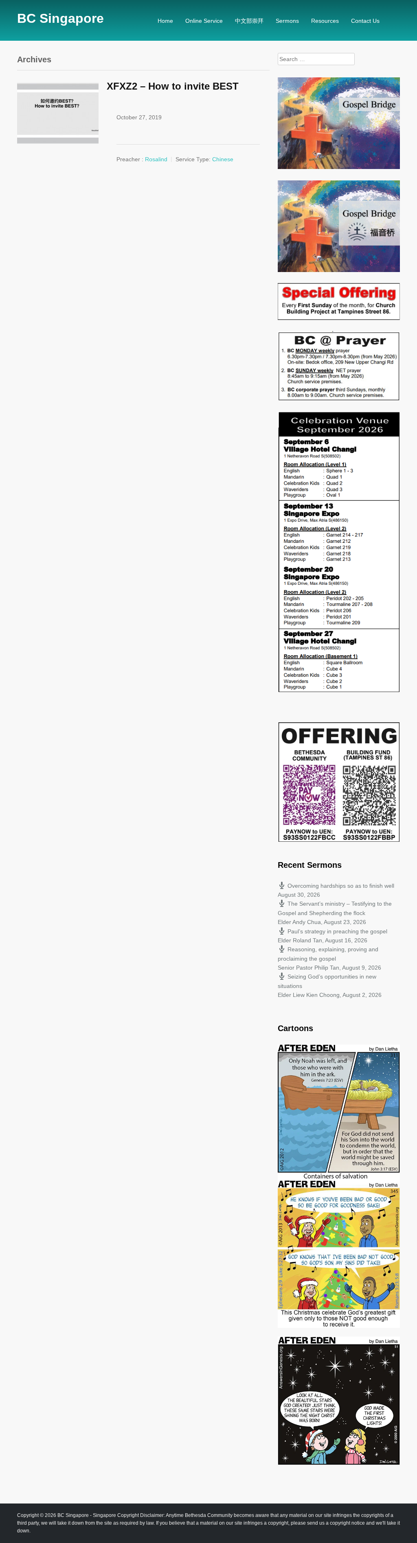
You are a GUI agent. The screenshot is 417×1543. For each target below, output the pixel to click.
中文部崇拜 (249, 21)
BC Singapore (60, 18)
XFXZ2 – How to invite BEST (173, 86)
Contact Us (365, 21)
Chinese (222, 159)
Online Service (204, 21)
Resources (325, 21)
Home (165, 21)
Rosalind (156, 159)
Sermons (287, 21)
